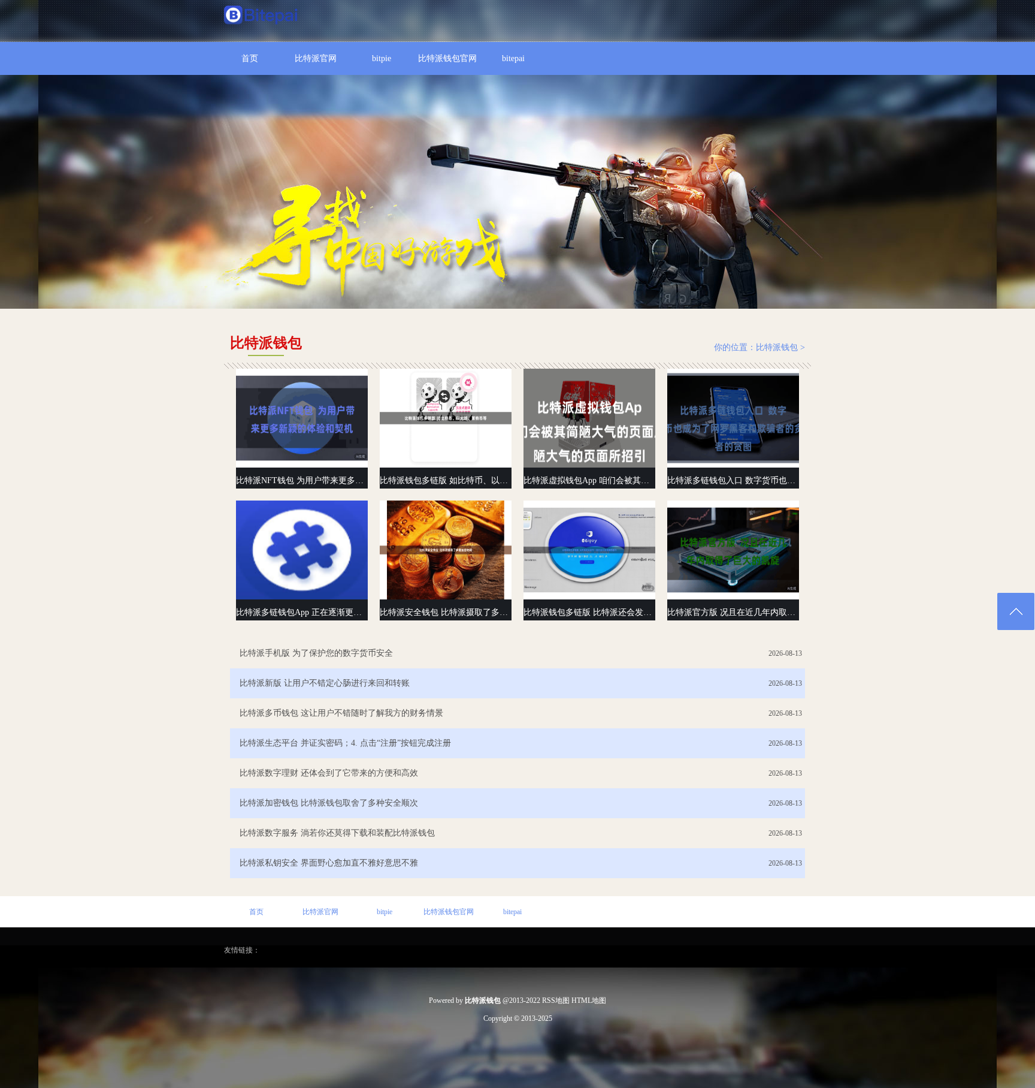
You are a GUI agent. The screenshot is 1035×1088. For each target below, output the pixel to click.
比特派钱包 (777, 347)
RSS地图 (556, 1000)
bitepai (513, 58)
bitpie (381, 58)
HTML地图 (588, 1000)
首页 (249, 58)
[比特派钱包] (261, 16)
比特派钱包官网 (447, 58)
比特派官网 (316, 58)
